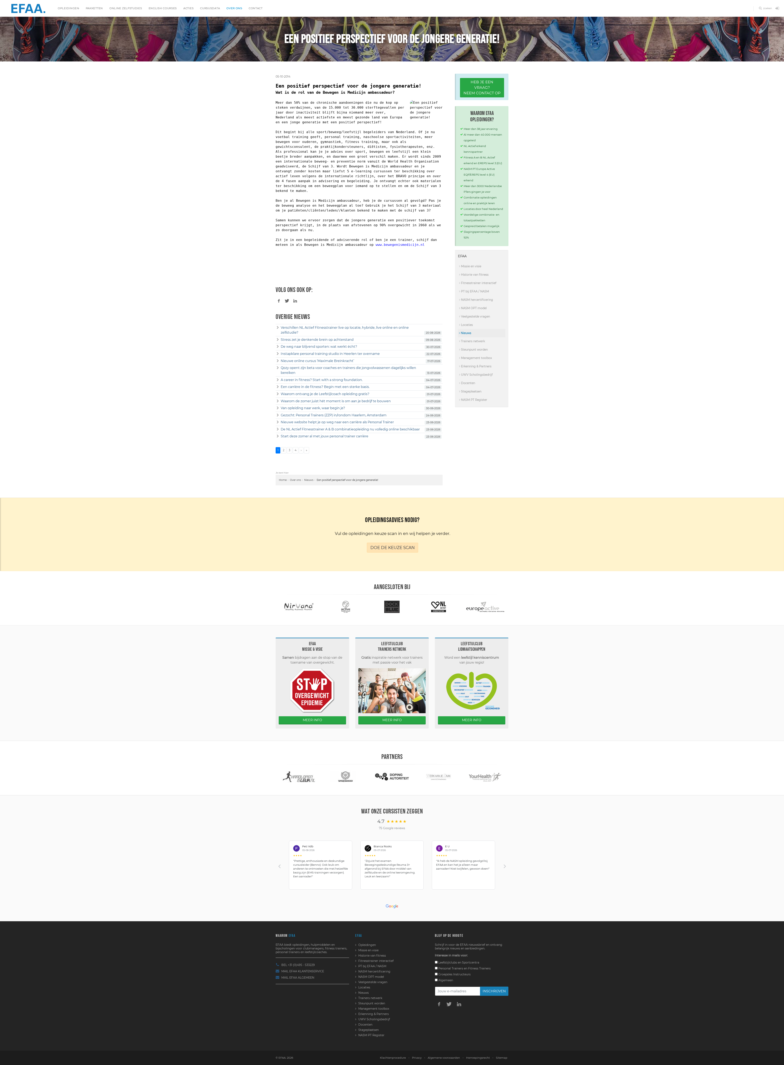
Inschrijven (494, 991)
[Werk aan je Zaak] (392, 776)
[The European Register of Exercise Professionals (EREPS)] (485, 606)
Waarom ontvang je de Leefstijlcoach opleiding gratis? (325, 394)
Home (283, 479)
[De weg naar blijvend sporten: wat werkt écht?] (278, 346)
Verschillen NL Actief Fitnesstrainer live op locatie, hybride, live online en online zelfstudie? (345, 330)
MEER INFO (312, 720)
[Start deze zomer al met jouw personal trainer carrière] (278, 436)
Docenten (467, 383)
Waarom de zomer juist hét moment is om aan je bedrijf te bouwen (336, 401)
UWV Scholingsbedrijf (476, 375)
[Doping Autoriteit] (345, 776)
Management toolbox (476, 358)
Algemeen (445, 980)
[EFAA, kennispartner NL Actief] (392, 606)
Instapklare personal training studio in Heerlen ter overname (330, 354)
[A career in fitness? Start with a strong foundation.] (278, 380)
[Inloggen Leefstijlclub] (777, 8)
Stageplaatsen (470, 391)
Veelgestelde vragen (475, 316)
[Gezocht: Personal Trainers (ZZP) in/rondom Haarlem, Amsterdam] (278, 415)
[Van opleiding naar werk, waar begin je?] (278, 408)
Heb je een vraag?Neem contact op (482, 87)
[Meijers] (485, 776)
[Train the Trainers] (298, 776)
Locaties (466, 325)
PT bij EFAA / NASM (474, 291)
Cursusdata (210, 8)
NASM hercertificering (476, 300)
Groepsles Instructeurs (454, 974)
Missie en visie (470, 266)
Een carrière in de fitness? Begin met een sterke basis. (325, 387)
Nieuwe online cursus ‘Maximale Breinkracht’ (317, 361)
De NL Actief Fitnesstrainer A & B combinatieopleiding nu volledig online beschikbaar (350, 429)
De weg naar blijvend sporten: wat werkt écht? (319, 347)
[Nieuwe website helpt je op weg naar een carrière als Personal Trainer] (278, 422)
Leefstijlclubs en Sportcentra (458, 962)
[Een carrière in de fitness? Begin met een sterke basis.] (278, 386)
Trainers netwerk (472, 341)
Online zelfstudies (125, 8)
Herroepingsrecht (478, 1057)
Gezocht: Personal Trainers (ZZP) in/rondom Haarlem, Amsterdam (333, 415)
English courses (163, 8)
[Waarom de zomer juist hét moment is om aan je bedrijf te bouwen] (278, 401)
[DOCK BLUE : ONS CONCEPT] (345, 606)
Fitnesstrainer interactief (478, 283)
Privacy (417, 1057)
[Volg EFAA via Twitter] (449, 1004)
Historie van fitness (474, 274)
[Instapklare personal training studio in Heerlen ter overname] (278, 353)
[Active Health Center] (299, 606)
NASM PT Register (473, 400)
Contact (256, 8)
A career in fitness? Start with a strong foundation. (322, 380)
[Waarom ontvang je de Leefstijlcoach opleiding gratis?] (278, 394)
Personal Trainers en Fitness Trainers (464, 968)
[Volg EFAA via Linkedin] (459, 1004)
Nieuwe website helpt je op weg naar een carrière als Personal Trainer (337, 422)
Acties (188, 8)
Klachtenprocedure (393, 1057)
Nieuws (308, 479)
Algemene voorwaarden (444, 1057)
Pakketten (94, 8)
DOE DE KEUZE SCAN (392, 547)
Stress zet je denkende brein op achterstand (317, 340)
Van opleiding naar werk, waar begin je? (313, 408)
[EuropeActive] (438, 606)
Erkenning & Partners (475, 366)
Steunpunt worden (474, 349)
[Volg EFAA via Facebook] (439, 1004)
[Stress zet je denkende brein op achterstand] (278, 339)
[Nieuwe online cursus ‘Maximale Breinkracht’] (278, 361)
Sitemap (501, 1057)
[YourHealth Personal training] (438, 776)
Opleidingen (68, 8)
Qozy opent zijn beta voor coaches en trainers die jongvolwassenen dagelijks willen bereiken (348, 370)
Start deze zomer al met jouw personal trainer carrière (324, 436)
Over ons (234, 8)
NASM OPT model (473, 308)
